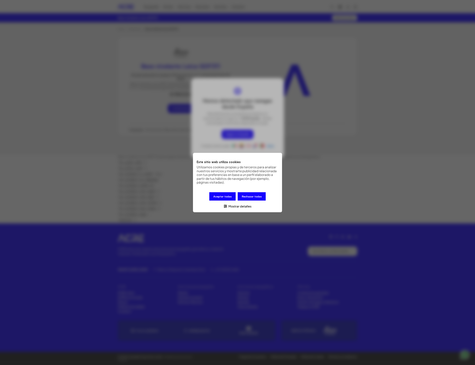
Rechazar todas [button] (252, 196)
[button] (237, 205)
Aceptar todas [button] (222, 196)
